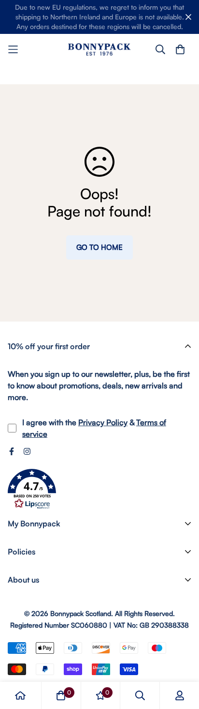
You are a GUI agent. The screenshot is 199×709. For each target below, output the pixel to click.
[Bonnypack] (99, 49)
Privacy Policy (103, 422)
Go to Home (99, 247)
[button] (32, 489)
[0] (61, 695)
